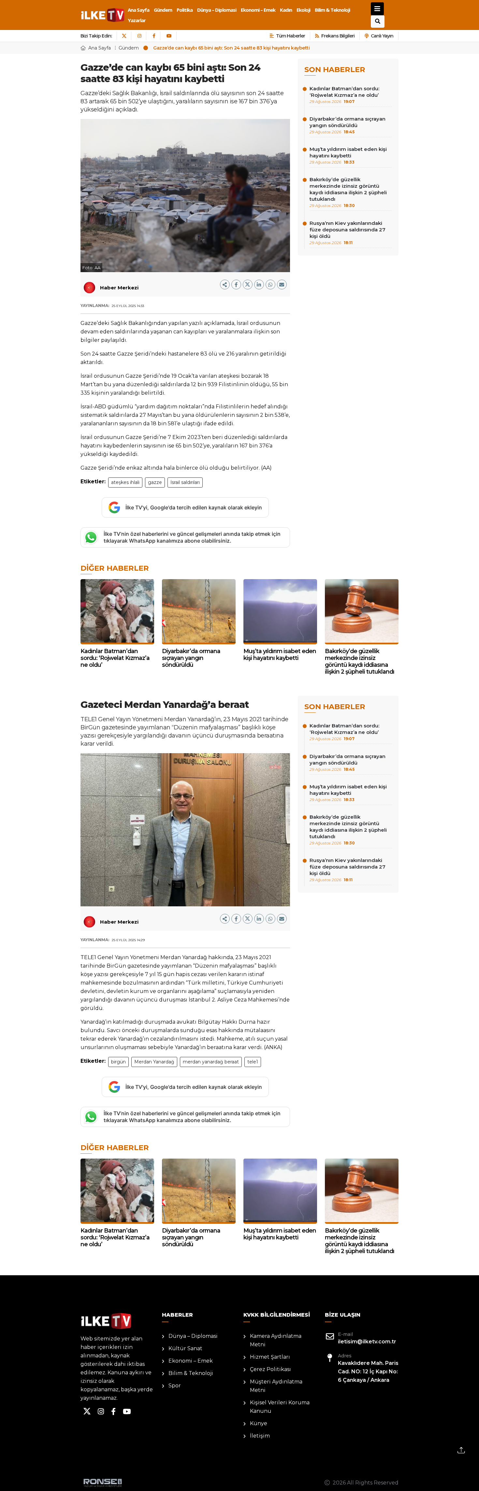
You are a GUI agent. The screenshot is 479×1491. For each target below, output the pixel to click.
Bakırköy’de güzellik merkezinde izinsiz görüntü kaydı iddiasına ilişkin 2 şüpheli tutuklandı (348, 192)
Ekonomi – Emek (258, 10)
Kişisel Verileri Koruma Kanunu (280, 1406)
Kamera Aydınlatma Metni (275, 1340)
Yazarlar (137, 20)
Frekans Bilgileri (338, 36)
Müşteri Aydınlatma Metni (276, 1386)
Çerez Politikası (270, 1369)
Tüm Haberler (290, 36)
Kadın (286, 10)
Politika (185, 10)
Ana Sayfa (138, 10)
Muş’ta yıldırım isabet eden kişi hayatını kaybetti (348, 155)
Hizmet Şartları (270, 1357)
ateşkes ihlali (125, 482)
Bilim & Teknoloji (332, 10)
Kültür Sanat (185, 1348)
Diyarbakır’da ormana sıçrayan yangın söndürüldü (347, 125)
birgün (118, 1062)
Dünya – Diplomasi (216, 10)
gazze (155, 482)
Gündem (163, 10)
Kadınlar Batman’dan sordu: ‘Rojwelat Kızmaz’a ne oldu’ (344, 94)
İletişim (260, 1436)
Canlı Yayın (382, 36)
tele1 (252, 1062)
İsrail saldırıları (185, 482)
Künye (258, 1423)
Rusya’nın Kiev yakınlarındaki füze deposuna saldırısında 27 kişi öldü (347, 232)
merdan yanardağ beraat (211, 1062)
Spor (174, 1385)
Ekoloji (303, 10)
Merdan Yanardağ (154, 1062)
